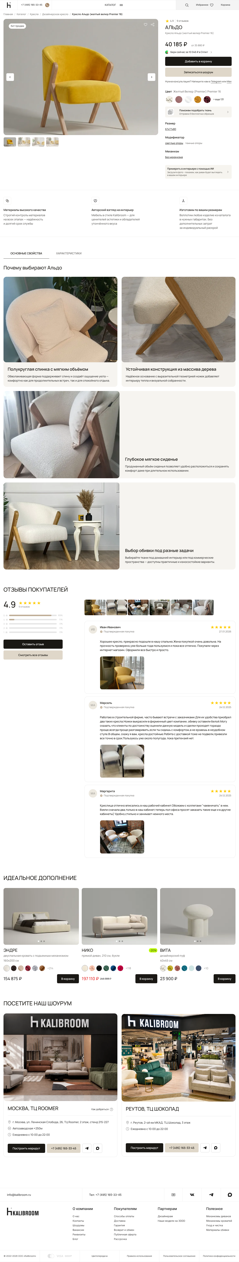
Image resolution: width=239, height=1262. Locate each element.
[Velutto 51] (35, 968)
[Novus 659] (106, 968)
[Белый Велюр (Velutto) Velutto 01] (169, 99)
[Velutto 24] (14, 968)
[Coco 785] (198, 968)
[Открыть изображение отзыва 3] (138, 607)
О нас (76, 1216)
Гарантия (119, 1225)
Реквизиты (79, 1234)
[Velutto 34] (99, 968)
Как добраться (100, 1109)
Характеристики (69, 253)
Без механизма (174, 157)
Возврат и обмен (124, 1230)
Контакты (78, 1221)
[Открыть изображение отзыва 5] (181, 607)
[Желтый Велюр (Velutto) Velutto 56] (198, 99)
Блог (75, 1239)
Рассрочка (120, 1239)
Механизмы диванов (218, 1216)
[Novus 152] (21, 968)
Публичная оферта (125, 1234)
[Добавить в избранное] (145, 24)
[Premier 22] (113, 968)
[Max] (97, 1148)
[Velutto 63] (28, 968)
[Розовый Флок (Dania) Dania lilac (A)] (179, 99)
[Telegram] (86, 1148)
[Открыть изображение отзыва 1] (95, 607)
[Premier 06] (42, 968)
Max (229, 81)
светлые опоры (174, 143)
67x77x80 (170, 129)
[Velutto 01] (163, 968)
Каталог (21, 14)
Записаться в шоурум (198, 72)
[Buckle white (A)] (6, 968)
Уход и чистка (214, 1225)
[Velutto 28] (170, 968)
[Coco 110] (85, 968)
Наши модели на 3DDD (171, 1221)
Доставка (119, 1221)
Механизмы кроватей (219, 1221)
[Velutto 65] (92, 968)
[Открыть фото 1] (122, 673)
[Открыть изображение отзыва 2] (116, 607)
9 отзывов (182, 21)
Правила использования (139, 1256)
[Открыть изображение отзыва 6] (203, 607)
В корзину (68, 979)
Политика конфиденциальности (219, 1256)
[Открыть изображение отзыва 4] (159, 607)
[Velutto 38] (120, 968)
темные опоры (193, 143)
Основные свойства (26, 253)
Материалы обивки (217, 1230)
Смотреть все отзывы (33, 655)
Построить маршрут (26, 1148)
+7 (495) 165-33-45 (63, 1148)
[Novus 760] (184, 968)
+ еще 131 (218, 99)
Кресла (34, 14)
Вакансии (78, 1230)
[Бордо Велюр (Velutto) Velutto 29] (207, 99)
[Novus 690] (191, 968)
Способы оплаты (124, 1216)
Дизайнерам (165, 1216)
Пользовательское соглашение (179, 1256)
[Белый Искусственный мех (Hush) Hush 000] (188, 99)
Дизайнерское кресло (55, 14)
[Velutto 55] (177, 968)
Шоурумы (78, 1225)
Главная (8, 14)
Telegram (216, 81)
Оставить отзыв (33, 644)
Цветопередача (100, 1256)
